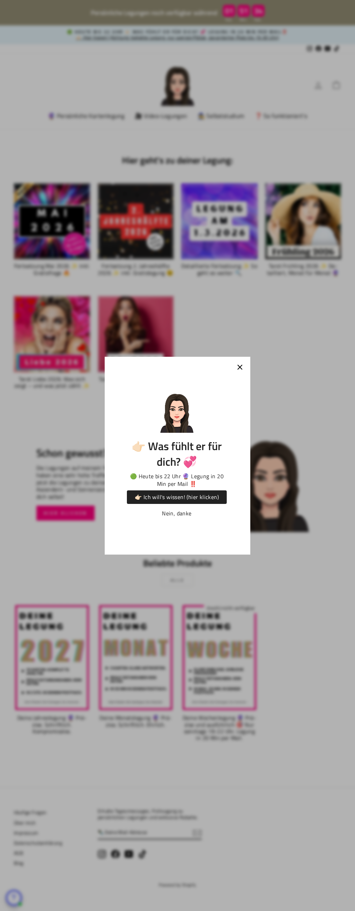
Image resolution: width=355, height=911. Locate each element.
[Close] (240, 367)
